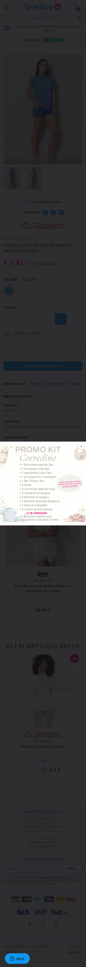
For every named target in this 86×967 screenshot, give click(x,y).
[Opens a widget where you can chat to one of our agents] (17, 959)
